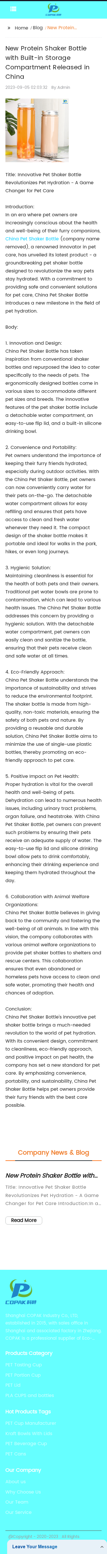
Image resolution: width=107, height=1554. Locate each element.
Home (21, 28)
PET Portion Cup (23, 1375)
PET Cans (15, 1454)
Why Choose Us (23, 1492)
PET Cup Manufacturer (30, 1423)
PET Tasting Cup (23, 1364)
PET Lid (13, 1385)
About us (15, 1482)
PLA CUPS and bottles (29, 1395)
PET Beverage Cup (26, 1443)
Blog (38, 28)
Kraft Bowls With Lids (28, 1433)
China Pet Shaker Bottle (32, 239)
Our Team (16, 1502)
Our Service (18, 1512)
